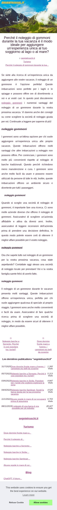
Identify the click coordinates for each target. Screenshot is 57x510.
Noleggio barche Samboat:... (17, 459)
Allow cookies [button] (41, 502)
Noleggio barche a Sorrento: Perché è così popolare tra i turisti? (10, 345)
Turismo (27, 61)
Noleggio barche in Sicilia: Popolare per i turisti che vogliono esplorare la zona (27, 383)
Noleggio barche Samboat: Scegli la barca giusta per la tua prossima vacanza (27, 392)
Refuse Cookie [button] (16, 502)
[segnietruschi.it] (28, 16)
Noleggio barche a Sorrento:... (18, 446)
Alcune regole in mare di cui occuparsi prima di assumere (28, 400)
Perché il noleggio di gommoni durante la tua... (27, 65)
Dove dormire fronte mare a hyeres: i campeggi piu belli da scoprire (43, 346)
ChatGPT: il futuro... (13, 478)
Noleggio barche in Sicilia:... (16, 452)
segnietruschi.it (28, 58)
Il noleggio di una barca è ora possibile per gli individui (25, 407)
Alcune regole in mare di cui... (17, 465)
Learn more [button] (28, 495)
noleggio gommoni (11, 103)
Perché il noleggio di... (14, 439)
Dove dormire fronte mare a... (17, 433)
